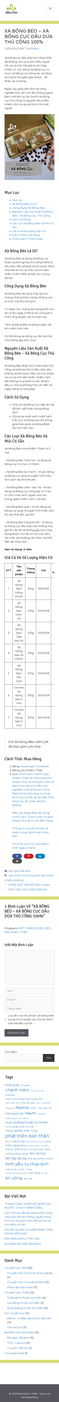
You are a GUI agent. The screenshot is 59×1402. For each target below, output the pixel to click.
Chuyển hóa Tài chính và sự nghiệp (30, 1273)
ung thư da (11, 1169)
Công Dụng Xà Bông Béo (28, 207)
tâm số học (37, 1153)
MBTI (33, 1108)
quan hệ (8, 1142)
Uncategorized (14, 1353)
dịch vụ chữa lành (44, 1103)
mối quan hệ (14, 1113)
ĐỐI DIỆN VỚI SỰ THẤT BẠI (22, 1238)
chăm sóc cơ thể (37, 1091)
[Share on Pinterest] (28, 856)
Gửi (48, 1057)
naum (30, 1113)
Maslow (22, 1107)
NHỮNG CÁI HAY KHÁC (19, 1332)
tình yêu (14, 1163)
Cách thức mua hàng (26, 234)
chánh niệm (17, 1090)
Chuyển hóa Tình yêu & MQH (26, 1282)
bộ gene (25, 1085)
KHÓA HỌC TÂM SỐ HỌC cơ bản (29, 884)
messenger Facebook (34, 766)
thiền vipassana (15, 1145)
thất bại (9, 1149)
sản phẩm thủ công (21, 875)
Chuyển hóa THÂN (17, 1292)
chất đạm (10, 1095)
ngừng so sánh (11, 1118)
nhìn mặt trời (23, 1118)
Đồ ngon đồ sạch (20, 870)
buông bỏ (12, 1085)
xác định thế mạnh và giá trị (16, 1173)
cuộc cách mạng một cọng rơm (24, 1098)
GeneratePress (29, 1397)
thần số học (21, 1149)
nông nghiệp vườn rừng (21, 1130)
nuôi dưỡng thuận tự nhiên (26, 1122)
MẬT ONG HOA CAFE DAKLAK (28, 889)
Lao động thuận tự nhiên (23, 1302)
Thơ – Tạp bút (16, 1342)
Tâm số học (15, 1327)
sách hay (19, 1141)
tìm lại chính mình (40, 1158)
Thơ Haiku (44, 1146)
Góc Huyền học (15, 1313)
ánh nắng (34, 1173)
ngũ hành (42, 1114)
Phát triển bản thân (20, 1287)
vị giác (21, 1169)
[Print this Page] (17, 861)
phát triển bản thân (27, 1136)
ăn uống (14, 1177)
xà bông (18, 880)
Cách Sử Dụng (21, 219)
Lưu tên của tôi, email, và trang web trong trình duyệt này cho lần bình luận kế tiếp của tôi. (31, 1019)
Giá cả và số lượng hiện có (29, 231)
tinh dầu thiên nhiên (39, 1149)
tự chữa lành (37, 1164)
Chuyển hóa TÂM (16, 1267)
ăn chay (44, 1173)
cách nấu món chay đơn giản (20, 1103)
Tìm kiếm (11, 1052)
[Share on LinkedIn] (40, 856)
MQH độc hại (45, 1108)
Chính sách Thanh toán (27, 238)
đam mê (28, 1178)
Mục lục (17, 200)
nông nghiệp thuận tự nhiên (19, 1126)
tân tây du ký (16, 1158)
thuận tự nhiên (33, 1146)
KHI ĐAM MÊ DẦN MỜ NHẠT (23, 1243)
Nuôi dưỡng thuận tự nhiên (25, 1308)
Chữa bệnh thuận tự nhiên (24, 1297)
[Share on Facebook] (17, 856)
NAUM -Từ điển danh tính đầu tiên (29, 1318)
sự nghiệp (47, 1142)
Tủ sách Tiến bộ (17, 1348)
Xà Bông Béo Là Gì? (25, 203)
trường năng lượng (16, 1153)
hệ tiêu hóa (9, 1108)
